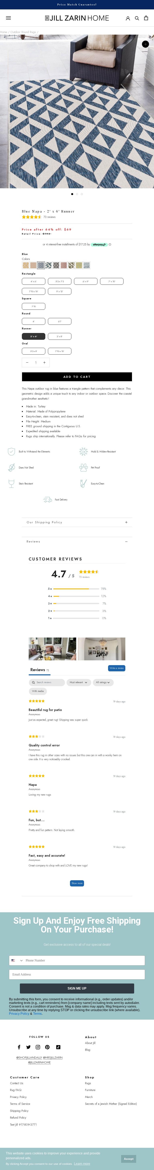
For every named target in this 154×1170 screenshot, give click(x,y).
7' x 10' (111, 281)
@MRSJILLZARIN (53, 1057)
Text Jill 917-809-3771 (23, 1124)
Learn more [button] (82, 1163)
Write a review (117, 668)
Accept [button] (129, 1158)
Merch (89, 1097)
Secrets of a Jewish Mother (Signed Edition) (111, 1104)
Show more (77, 883)
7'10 (34, 306)
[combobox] (16, 960)
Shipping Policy (19, 1111)
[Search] (137, 18)
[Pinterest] (47, 1046)
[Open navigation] (8, 18)
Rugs (88, 1083)
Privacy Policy (19, 1013)
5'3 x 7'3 (60, 281)
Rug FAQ (15, 1090)
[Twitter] (28, 1046)
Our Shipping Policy (45, 522)
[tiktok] (58, 1047)
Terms (37, 1013)
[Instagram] (38, 1046)
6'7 (59, 321)
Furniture (90, 1090)
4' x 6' (33, 281)
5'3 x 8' (33, 351)
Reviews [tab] (39, 670)
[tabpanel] (77, 784)
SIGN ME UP (77, 988)
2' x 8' (59, 336)
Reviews (34, 541)
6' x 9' (86, 281)
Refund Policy (18, 1117)
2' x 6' (33, 336)
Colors (26, 259)
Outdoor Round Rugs (23, 32)
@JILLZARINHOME (39, 1062)
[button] (25, 265)
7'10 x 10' (33, 291)
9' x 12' (59, 291)
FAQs (78, 436)
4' (33, 321)
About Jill (90, 1043)
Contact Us (16, 1083)
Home (3, 32)
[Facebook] (19, 1046)
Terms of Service (20, 1104)
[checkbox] (38, 691)
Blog (87, 1050)
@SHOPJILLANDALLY (29, 1057)
